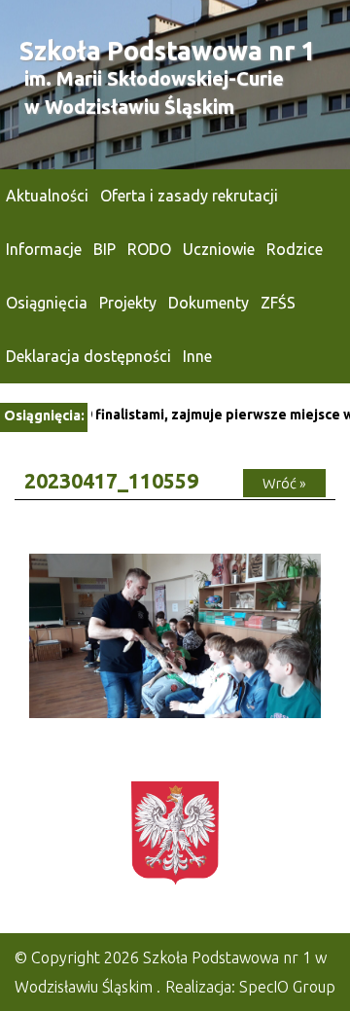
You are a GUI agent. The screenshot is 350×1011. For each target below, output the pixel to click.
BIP (104, 249)
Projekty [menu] (128, 302)
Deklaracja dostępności (88, 356)
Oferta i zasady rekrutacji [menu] (189, 195)
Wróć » (284, 483)
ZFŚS (278, 302)
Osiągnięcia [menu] (47, 302)
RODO (149, 249)
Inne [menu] (197, 356)
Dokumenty (208, 302)
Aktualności (47, 195)
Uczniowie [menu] (219, 249)
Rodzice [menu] (294, 249)
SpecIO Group (287, 986)
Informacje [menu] (44, 249)
